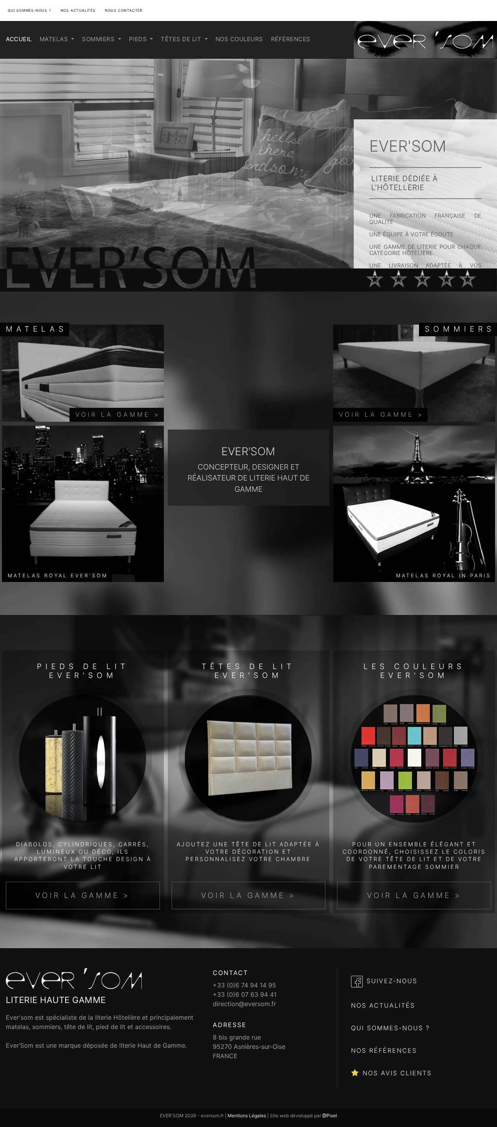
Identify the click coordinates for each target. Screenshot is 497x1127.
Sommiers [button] (99, 39)
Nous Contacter (123, 10)
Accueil (19, 39)
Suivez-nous (392, 981)
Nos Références (384, 1050)
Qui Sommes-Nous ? (29, 10)
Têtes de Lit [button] (182, 39)
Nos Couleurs (239, 39)
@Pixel (329, 1115)
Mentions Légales (247, 1115)
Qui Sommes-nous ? (390, 1028)
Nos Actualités (78, 10)
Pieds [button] (139, 39)
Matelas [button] (55, 39)
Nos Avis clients (397, 1073)
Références (291, 39)
